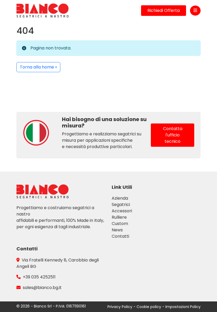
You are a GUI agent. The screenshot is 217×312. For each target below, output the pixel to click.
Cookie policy (149, 306)
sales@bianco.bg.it (42, 288)
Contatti (120, 236)
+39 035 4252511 (39, 277)
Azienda (120, 198)
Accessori (122, 211)
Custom (120, 224)
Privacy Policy (120, 306)
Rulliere (119, 217)
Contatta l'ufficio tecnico (172, 135)
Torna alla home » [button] (38, 67)
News (117, 230)
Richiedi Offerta (163, 10)
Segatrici (121, 204)
